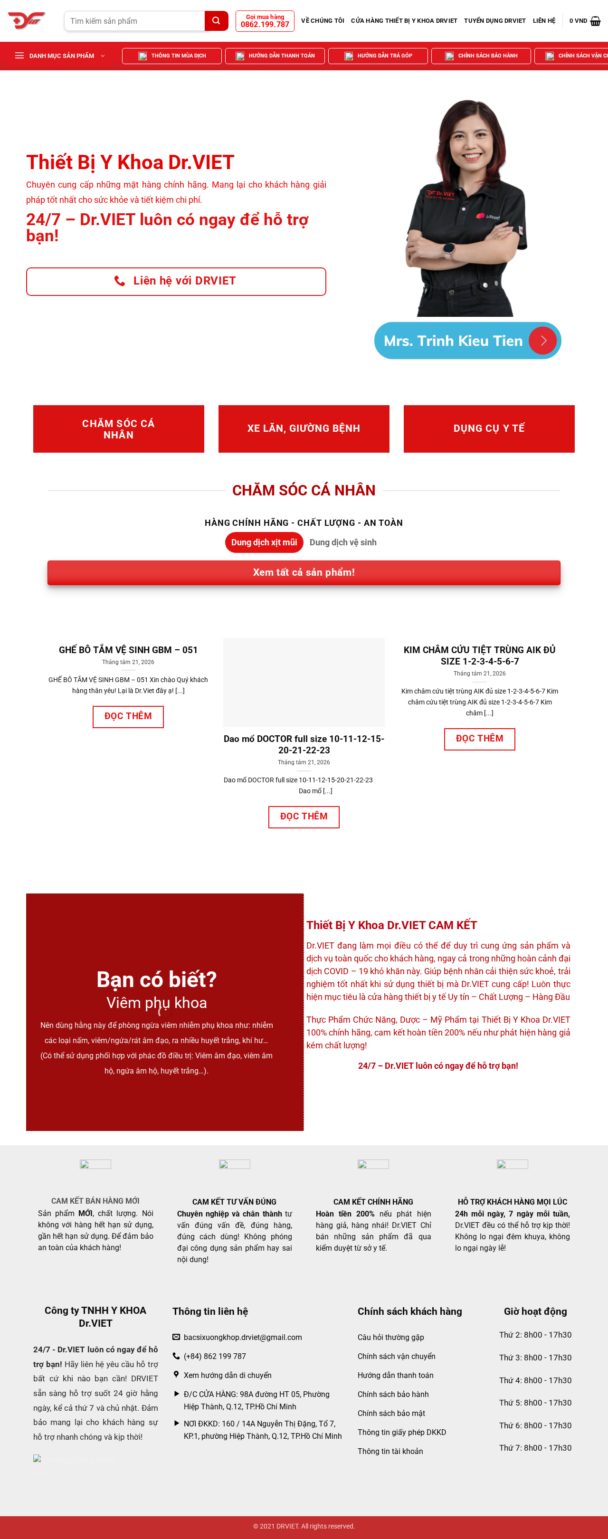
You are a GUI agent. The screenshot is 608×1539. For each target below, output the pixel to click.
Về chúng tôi (322, 20)
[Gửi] (216, 21)
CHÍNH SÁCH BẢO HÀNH (488, 56)
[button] (585, 20)
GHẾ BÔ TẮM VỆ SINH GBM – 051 (128, 650)
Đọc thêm (128, 716)
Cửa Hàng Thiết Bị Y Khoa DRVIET (404, 20)
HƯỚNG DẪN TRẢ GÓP (385, 56)
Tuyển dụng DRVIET (495, 20)
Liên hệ (544, 20)
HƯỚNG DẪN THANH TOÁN (282, 56)
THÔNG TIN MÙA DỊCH (179, 56)
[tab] (264, 542)
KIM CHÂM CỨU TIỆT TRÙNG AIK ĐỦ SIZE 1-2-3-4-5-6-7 (480, 656)
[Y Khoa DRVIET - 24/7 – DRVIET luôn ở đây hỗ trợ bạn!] (28, 21)
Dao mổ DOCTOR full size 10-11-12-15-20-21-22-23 (304, 745)
